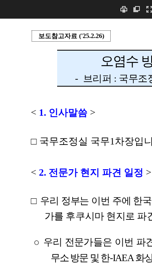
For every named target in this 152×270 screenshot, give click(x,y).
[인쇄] (123, 9)
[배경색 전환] (136, 9)
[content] (76, 144)
